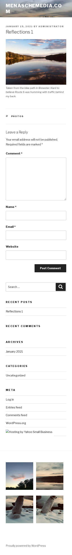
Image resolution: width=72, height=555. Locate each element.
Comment (14, 153)
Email (11, 227)
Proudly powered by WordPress (26, 545)
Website (12, 246)
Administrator (51, 26)
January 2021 (14, 351)
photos (17, 116)
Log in (10, 399)
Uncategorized (15, 375)
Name (11, 207)
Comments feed (16, 415)
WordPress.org (16, 423)
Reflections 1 (14, 311)
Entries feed (14, 407)
